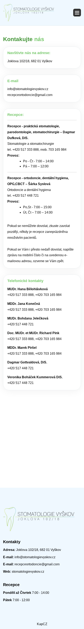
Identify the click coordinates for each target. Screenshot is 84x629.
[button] (77, 12)
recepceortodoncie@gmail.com (29, 95)
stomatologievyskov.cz (27, 571)
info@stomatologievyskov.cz (27, 89)
